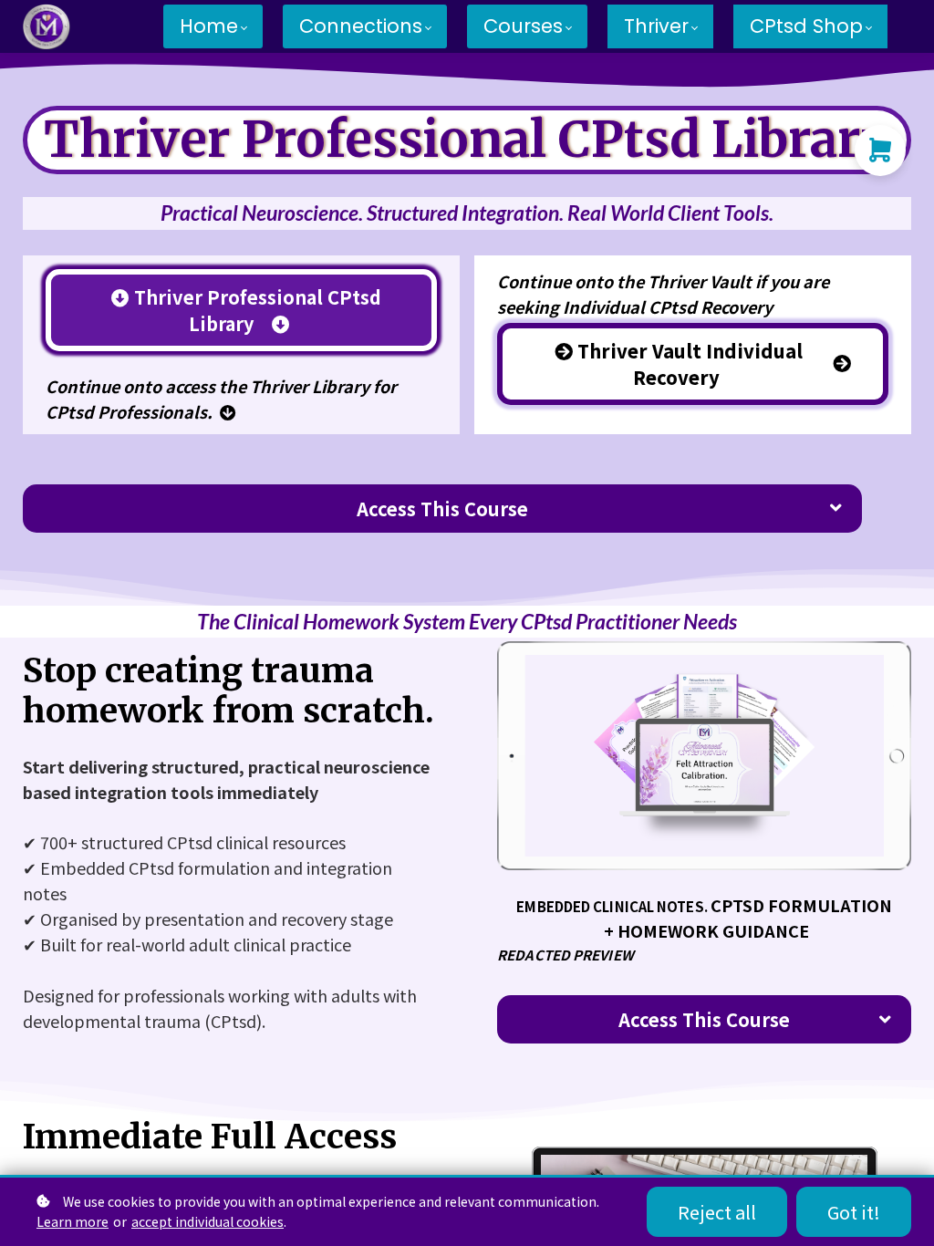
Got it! (853, 1212)
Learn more (72, 1221)
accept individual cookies (207, 1221)
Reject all (717, 1212)
